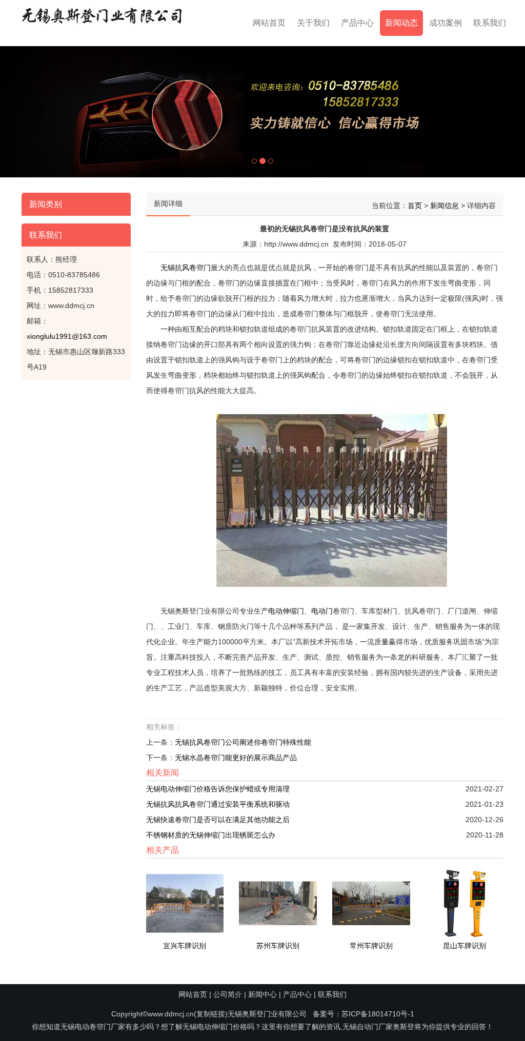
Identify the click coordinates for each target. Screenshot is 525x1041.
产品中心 (357, 22)
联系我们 (489, 22)
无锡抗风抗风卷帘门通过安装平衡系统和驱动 (218, 804)
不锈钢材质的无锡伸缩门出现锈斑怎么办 (210, 835)
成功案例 (445, 22)
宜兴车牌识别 (184, 946)
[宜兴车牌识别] (185, 903)
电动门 (322, 611)
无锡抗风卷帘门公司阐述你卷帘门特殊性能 (243, 742)
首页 (415, 205)
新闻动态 (401, 22)
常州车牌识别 (371, 946)
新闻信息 (444, 205)
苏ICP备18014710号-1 (377, 1014)
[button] (39, 111)
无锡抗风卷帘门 (185, 267)
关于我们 (313, 22)
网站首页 (269, 22)
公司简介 (227, 994)
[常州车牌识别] (371, 903)
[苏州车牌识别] (278, 903)
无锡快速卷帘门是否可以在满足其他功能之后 (218, 819)
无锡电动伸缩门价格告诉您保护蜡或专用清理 (218, 789)
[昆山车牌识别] (464, 903)
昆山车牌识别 (464, 946)
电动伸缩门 (286, 611)
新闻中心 (262, 994)
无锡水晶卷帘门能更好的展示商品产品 (236, 757)
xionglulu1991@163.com (67, 336)
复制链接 (210, 1014)
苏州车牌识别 (277, 946)
